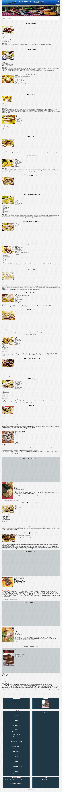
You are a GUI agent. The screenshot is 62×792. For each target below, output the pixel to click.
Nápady (16, 715)
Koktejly (16, 720)
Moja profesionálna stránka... (16, 785)
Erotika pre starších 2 (16, 718)
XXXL (16, 768)
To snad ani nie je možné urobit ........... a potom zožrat (16, 728)
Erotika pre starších (16, 751)
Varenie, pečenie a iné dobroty (29, 2)
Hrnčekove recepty (16, 739)
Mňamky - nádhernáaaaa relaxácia (16, 758)
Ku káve (16, 761)
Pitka (16, 763)
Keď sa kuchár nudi (16, 731)
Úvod (4, 18)
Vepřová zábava (16, 725)
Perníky (16, 713)
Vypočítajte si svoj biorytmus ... (16, 783)
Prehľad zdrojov (45, 779)
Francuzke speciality (16, 746)
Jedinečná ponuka (16, 734)
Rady (16, 756)
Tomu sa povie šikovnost (16, 741)
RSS (34, 789)
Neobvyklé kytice (16, 736)
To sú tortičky (16, 749)
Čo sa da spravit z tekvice (16, 766)
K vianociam (16, 744)
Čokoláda (16, 771)
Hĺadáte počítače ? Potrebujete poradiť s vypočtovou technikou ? (16, 780)
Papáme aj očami (16, 773)
